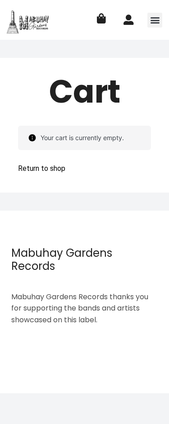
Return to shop (41, 168)
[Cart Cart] (101, 19)
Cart (84, 91)
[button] (154, 20)
